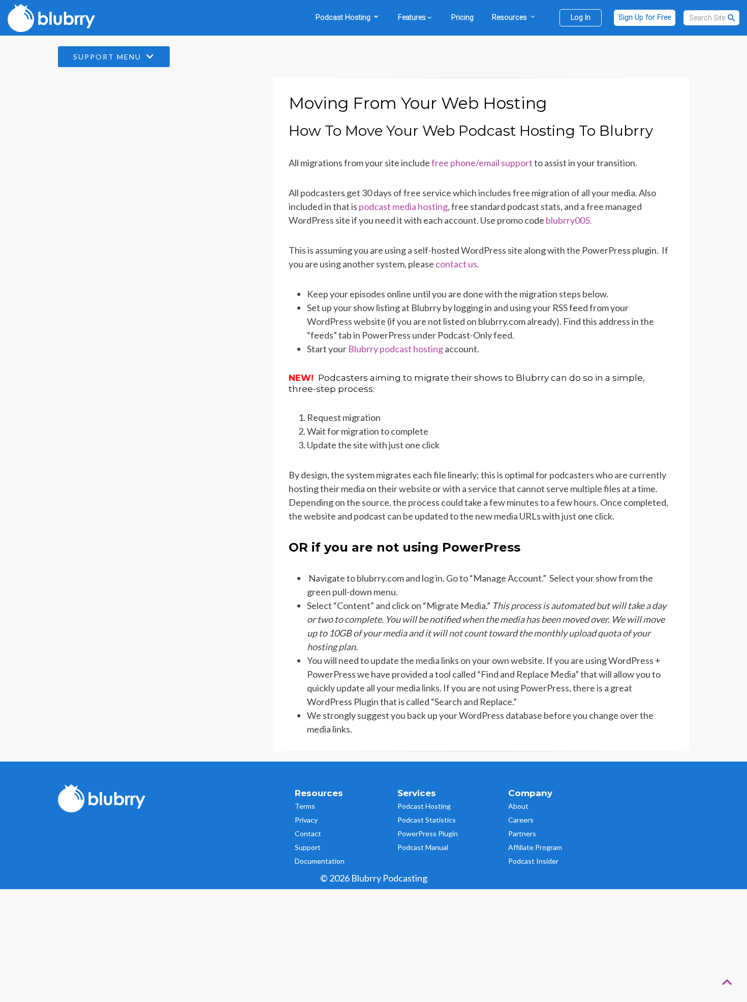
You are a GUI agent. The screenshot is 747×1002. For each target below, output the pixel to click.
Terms (305, 806)
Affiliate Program (535, 847)
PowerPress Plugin (427, 833)
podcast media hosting (403, 206)
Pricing (462, 17)
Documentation (320, 861)
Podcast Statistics (426, 819)
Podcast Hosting (424, 806)
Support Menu (108, 56)
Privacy (306, 819)
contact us (456, 263)
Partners (522, 833)
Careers (521, 819)
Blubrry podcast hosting (395, 348)
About (518, 806)
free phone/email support (482, 162)
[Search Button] (732, 18)
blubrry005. (569, 220)
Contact (308, 833)
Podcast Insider (533, 861)
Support (308, 847)
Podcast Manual (422, 847)
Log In (580, 17)
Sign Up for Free (644, 17)
